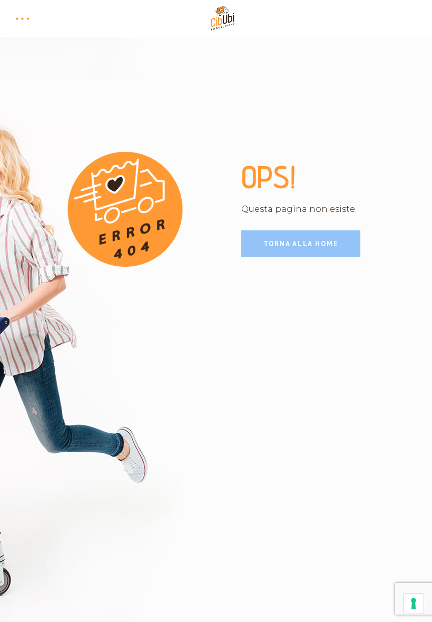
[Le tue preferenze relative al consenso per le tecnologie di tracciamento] (414, 604)
